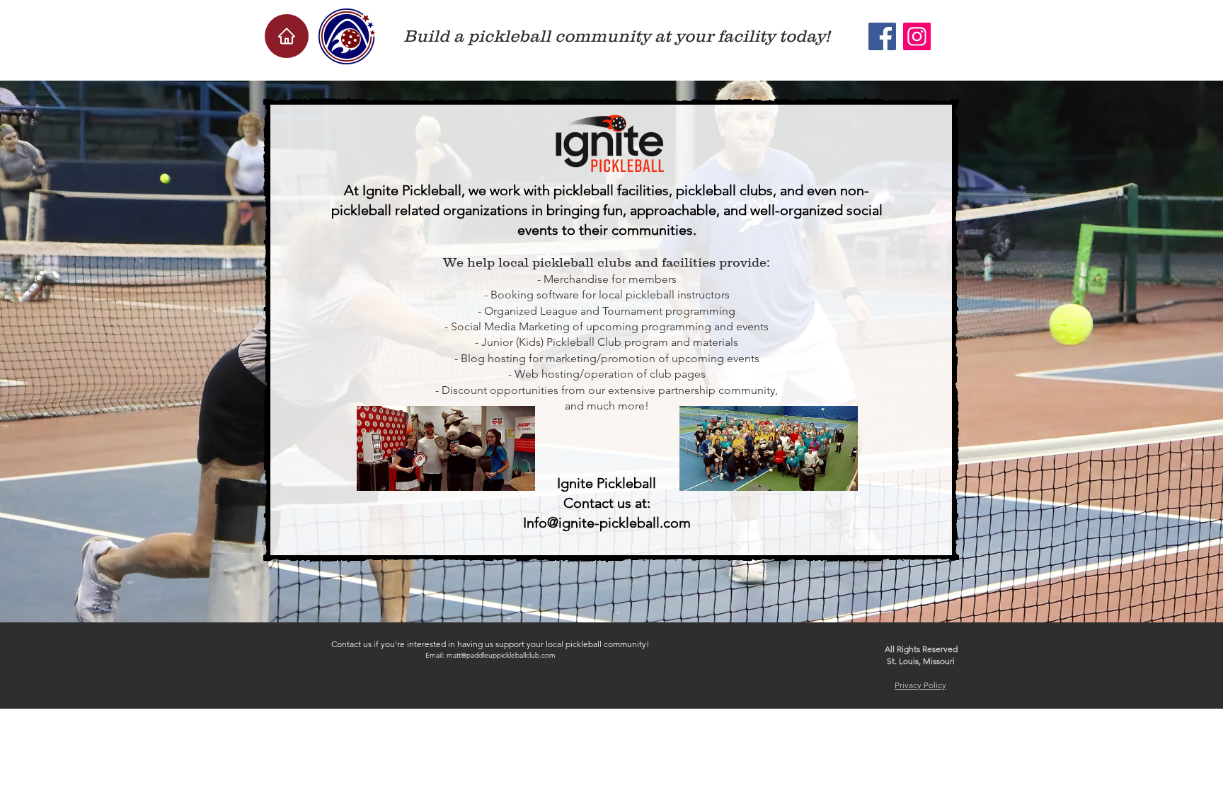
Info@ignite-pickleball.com (607, 522)
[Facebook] (882, 36)
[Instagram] (917, 36)
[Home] (287, 36)
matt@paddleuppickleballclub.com (501, 655)
